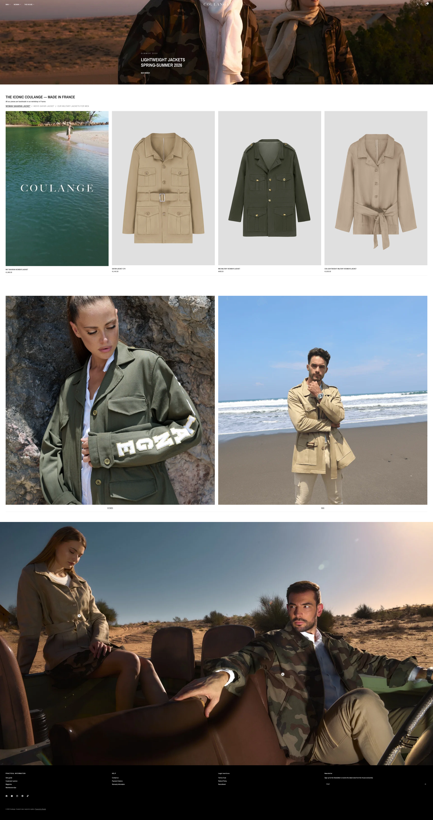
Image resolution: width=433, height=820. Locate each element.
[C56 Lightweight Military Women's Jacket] (376, 188)
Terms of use (222, 778)
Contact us (115, 778)
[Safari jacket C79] (163, 188)
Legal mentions (224, 773)
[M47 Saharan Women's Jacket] (57, 188)
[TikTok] (29, 795)
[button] (142, 72)
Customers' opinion (11, 781)
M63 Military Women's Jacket (229, 269)
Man (322, 508)
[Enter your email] (425, 784)
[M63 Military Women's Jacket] (269, 188)
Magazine (9, 784)
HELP (114, 773)
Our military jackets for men (73, 106)
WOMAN (16, 4)
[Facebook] (8, 796)
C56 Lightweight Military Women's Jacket (341, 269)
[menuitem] (9, 4)
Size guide (9, 778)
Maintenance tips (11, 787)
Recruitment (222, 784)
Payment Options (117, 781)
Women (110, 508)
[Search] (421, 4)
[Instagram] (18, 796)
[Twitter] (13, 796)
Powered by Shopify (40, 809)
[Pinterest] (24, 796)
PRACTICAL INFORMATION (15, 773)
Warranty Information (118, 784)
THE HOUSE (28, 4)
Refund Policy (222, 781)
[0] (425, 4)
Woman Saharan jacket (18, 106)
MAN (7, 4)
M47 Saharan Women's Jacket (17, 269)
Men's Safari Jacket (43, 106)
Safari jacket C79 (118, 269)
